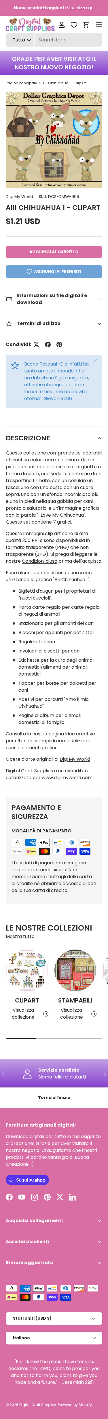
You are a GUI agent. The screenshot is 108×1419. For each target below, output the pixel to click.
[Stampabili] (75, 971)
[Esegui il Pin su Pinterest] (59, 344)
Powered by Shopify (75, 1404)
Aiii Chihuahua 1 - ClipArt (64, 83)
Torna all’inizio (54, 1097)
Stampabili (75, 1000)
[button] (86, 24)
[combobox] (54, 40)
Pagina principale (21, 83)
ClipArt (27, 1000)
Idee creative (80, 734)
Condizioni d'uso (39, 561)
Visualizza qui (80, 8)
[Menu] (98, 24)
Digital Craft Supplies (37, 1404)
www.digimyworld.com (67, 777)
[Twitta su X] (36, 344)
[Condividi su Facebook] (48, 344)
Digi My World (19, 196)
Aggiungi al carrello (54, 252)
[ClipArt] (27, 971)
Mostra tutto (20, 936)
